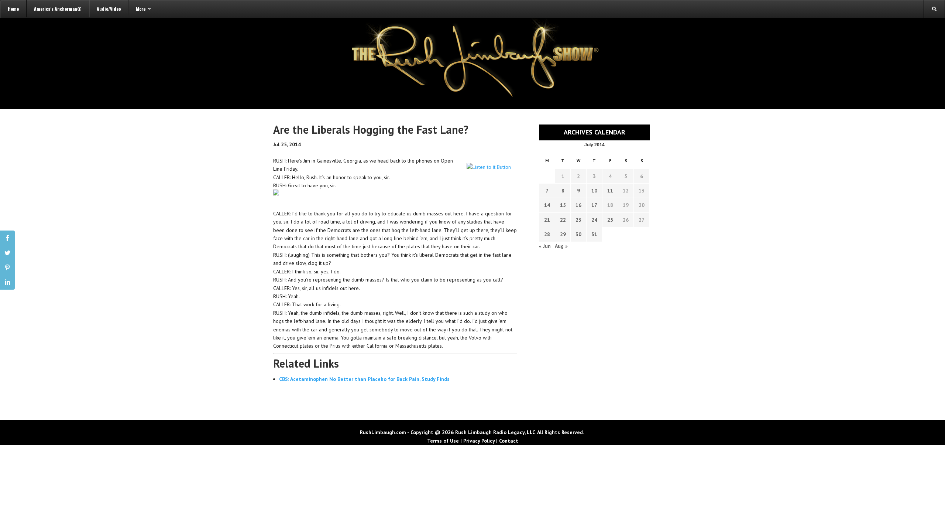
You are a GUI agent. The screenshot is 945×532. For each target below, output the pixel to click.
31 (594, 234)
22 (563, 219)
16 (578, 205)
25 (610, 219)
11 (610, 190)
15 (563, 205)
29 (563, 234)
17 (594, 205)
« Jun (545, 246)
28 (547, 234)
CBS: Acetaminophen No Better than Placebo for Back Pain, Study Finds (364, 379)
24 (594, 219)
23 (578, 219)
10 (594, 190)
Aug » (561, 246)
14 (547, 205)
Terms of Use (443, 440)
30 (578, 234)
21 (547, 219)
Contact (508, 440)
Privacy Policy (479, 440)
